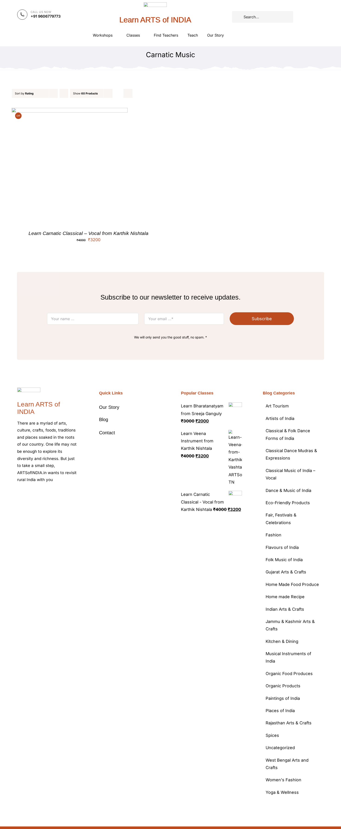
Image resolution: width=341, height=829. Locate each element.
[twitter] (26, 494)
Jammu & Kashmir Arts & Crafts (290, 625)
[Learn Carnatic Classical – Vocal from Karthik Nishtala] (70, 111)
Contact (107, 432)
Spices (272, 735)
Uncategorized (280, 747)
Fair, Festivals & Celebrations (281, 519)
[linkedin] (55, 494)
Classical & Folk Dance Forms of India (288, 434)
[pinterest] (40, 494)
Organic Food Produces (289, 673)
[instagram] (33, 494)
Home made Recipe (285, 596)
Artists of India (280, 418)
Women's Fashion (283, 779)
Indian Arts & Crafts (285, 609)
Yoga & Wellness (282, 792)
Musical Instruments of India (288, 657)
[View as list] (127, 93)
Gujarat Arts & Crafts (286, 571)
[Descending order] (63, 93)
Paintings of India (283, 698)
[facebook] (18, 494)
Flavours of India (282, 547)
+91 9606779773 (46, 16)
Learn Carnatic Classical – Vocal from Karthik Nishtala (88, 233)
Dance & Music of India (288, 490)
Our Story (109, 407)
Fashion (273, 534)
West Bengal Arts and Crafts (287, 764)
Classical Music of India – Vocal (290, 474)
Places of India (280, 710)
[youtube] (48, 494)
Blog (103, 419)
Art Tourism (277, 406)
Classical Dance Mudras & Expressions (291, 454)
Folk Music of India (284, 559)
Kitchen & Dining (282, 641)
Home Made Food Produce (292, 584)
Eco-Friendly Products (288, 502)
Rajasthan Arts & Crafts (289, 722)
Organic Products (283, 685)
